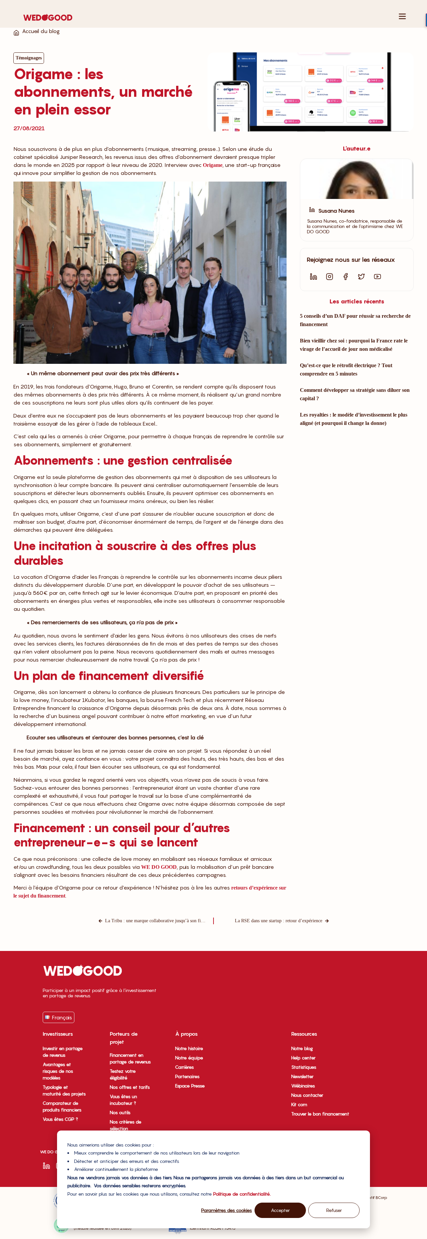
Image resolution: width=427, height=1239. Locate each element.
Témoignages (29, 57)
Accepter (280, 1210)
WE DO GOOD (159, 867)
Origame (213, 165)
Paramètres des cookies (226, 1210)
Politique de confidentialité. (242, 1194)
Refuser (334, 1210)
